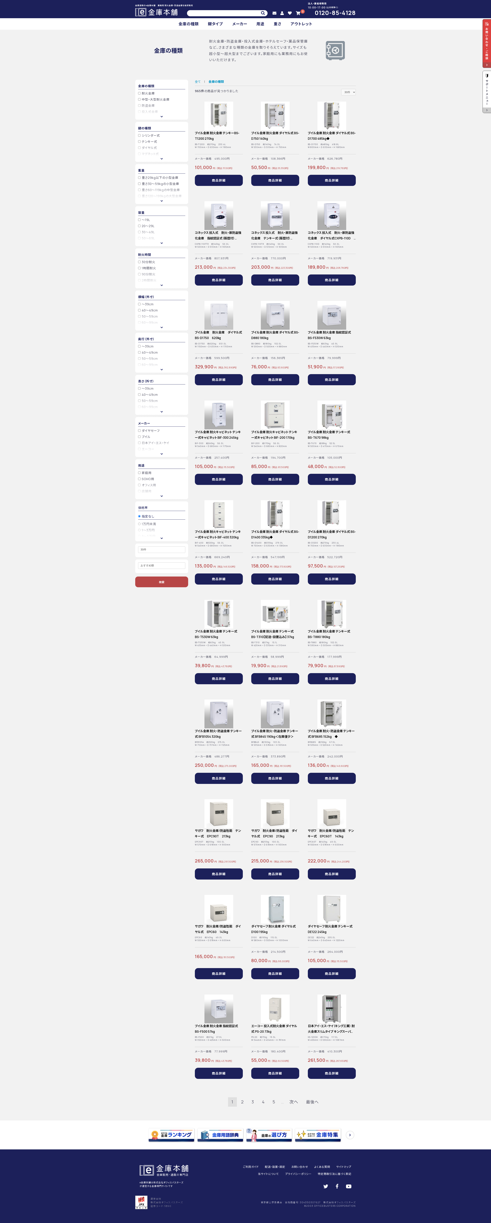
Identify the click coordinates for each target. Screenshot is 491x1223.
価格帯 (143, 508)
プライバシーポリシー (298, 1174)
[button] (350, 1135)
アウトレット (301, 23)
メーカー (239, 23)
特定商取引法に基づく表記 (334, 1174)
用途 (260, 23)
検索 (161, 582)
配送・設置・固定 (275, 1167)
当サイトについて (268, 1174)
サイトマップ (343, 1167)
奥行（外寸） (146, 339)
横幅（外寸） (146, 297)
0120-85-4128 (335, 13)
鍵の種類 (144, 128)
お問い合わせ (299, 1167)
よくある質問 (322, 1167)
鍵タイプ (215, 23)
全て (198, 82)
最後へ (312, 1102)
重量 (141, 170)
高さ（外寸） (146, 381)
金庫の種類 (189, 23)
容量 (141, 212)
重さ (277, 23)
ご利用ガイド (251, 1167)
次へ (293, 1102)
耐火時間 (144, 255)
